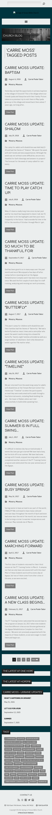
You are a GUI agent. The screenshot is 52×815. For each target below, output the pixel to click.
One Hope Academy (29, 763)
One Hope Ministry (11, 767)
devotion (17, 749)
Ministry (12, 84)
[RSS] (19, 800)
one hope (8, 763)
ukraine (35, 778)
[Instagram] (33, 800)
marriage (39, 756)
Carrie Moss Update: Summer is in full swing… (24, 425)
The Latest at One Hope (18, 671)
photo (36, 771)
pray (6, 774)
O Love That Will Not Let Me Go (32, 760)
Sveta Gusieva (25, 778)
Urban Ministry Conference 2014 (16, 781)
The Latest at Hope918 (16, 681)
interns (37, 753)
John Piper (19, 756)
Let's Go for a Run (12, 708)
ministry (8, 760)
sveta (17, 778)
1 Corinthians (10, 738)
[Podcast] (22, 800)
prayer (13, 774)
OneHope (18, 763)
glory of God (10, 753)
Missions (19, 84)
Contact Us (26, 795)
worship (33, 781)
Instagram (29, 753)
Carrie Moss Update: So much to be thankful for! (24, 246)
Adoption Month (32, 738)
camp (27, 746)
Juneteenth (30, 756)
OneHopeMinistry (26, 767)
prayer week (22, 774)
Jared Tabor (9, 756)
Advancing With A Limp (13, 742)
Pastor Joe (9, 771)
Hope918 (20, 753)
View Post (10, 112)
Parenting (38, 767)
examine (39, 749)
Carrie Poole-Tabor (35, 79)
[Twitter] (29, 800)
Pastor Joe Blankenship (23, 771)
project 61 (32, 774)
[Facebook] (26, 800)
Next (34, 660)
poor (43, 771)
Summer (7, 719)
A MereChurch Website (26, 813)
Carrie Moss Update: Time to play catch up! (24, 188)
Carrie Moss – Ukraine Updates (22, 692)
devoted (8, 749)
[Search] (44, 4)
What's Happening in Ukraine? (17, 698)
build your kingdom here (14, 746)
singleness (8, 778)
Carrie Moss (36, 746)
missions (16, 760)
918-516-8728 (43, 805)
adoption (20, 738)
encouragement (28, 749)
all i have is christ (29, 742)
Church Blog (12, 35)
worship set (42, 781)
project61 (42, 774)
